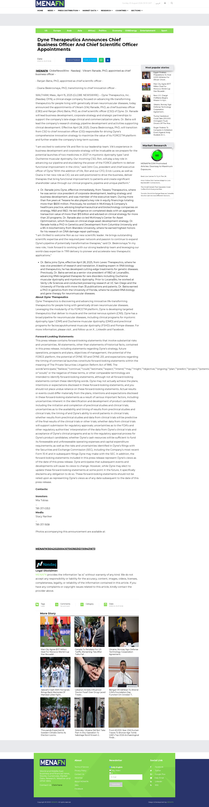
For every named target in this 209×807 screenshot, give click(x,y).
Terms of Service (82, 767)
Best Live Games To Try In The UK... (154, 176)
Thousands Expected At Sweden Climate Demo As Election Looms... (53, 732)
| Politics (102, 30)
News (50, 10)
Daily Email (159, 778)
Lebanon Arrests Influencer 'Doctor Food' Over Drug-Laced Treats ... (90, 692)
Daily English (117, 767)
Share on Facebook (73, 60)
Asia (80, 30)
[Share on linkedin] (107, 60)
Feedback (79, 789)
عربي (158, 3)
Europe (57, 30)
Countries (121, 10)
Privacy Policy (80, 771)
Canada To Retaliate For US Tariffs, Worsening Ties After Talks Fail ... (88, 651)
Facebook (158, 767)
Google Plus (159, 774)
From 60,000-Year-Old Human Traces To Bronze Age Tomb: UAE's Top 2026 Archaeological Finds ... (124, 734)
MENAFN (42, 70)
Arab (69, 30)
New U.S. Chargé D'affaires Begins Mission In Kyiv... (160, 97)
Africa (91, 30)
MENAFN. (54, 802)
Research (106, 10)
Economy (117, 30)
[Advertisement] (105, 19)
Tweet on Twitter (90, 60)
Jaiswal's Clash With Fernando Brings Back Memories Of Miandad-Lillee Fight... (55, 692)
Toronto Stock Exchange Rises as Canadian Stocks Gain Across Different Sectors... (158, 194)
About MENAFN (81, 781)
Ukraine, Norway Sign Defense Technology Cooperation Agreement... (123, 651)
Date (39, 59)
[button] (165, 3)
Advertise (79, 778)
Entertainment (144, 30)
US (43, 30)
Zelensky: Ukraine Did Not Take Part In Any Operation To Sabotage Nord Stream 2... (90, 732)
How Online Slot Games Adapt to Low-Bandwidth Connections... (156, 181)
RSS (156, 785)
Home (40, 10)
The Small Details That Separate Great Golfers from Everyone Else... (156, 188)
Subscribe (116, 784)
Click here (57, 785)
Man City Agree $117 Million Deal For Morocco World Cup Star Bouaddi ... (55, 651)
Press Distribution (68, 10)
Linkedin (158, 781)
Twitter (157, 771)
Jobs (76, 785)
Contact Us (79, 774)
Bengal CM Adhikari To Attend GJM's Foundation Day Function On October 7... (123, 692)
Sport (162, 30)
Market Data (89, 10)
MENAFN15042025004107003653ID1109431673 (65, 548)
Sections (136, 10)
